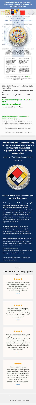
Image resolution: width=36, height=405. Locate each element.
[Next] (29, 182)
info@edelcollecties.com (10, 248)
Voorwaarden (12, 400)
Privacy (20, 400)
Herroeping (26, 400)
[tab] (15, 198)
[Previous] (7, 182)
